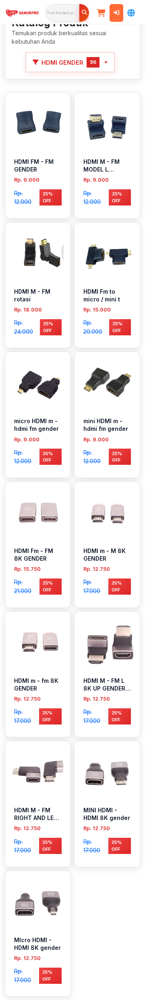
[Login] (116, 13)
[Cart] (101, 13)
